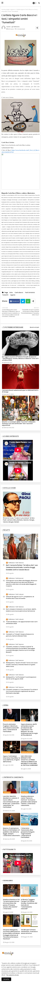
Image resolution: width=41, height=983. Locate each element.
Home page (5, 9)
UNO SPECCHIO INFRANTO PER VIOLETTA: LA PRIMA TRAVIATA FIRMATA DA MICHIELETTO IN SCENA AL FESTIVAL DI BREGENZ (29, 760)
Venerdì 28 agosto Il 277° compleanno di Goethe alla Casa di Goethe (20, 597)
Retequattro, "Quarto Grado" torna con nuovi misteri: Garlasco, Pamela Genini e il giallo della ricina (22, 664)
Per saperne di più (12, 975)
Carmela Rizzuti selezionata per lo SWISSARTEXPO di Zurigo (20, 391)
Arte (11, 293)
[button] (39, 3)
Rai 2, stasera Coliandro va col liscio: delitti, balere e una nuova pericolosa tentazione (21, 610)
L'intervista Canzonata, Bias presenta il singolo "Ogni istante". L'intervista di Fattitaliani (28, 832)
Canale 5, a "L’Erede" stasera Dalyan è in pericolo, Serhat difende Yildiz (20, 635)
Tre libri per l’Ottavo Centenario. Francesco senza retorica (29, 931)
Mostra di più (34, 327)
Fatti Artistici (30, 293)
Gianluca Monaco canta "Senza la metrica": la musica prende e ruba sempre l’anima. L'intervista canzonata (29, 800)
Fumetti (5, 295)
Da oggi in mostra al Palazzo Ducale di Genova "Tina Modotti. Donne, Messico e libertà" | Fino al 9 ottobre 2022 (20, 358)
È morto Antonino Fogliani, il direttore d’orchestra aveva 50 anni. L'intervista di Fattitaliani (11, 727)
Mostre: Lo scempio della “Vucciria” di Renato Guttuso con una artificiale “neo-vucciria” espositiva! (18, 423)
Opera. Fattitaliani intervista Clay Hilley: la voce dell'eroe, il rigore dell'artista (11, 759)
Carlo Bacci (19, 293)
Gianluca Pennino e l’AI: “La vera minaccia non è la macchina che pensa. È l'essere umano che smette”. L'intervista (11, 904)
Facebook (15, 301)
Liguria (12, 9)
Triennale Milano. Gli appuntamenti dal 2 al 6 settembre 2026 (21, 622)
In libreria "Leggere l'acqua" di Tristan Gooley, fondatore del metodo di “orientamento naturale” (29, 904)
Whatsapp (28, 301)
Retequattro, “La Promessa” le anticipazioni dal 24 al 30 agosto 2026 (21, 678)
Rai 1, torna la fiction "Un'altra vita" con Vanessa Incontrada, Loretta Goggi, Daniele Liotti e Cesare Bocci (22, 567)
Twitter (22, 301)
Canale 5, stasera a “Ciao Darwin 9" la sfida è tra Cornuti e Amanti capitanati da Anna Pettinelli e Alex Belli (22, 691)
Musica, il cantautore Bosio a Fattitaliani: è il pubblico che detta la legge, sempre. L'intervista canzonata (11, 831)
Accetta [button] (6, 979)
